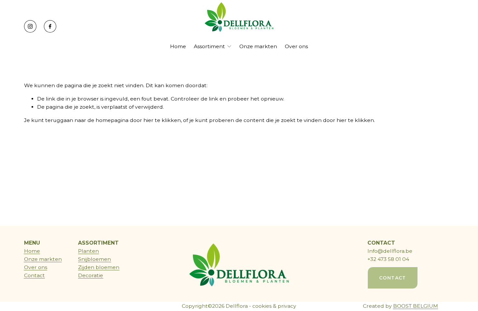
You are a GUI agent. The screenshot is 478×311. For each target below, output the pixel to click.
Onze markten (258, 46)
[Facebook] (50, 26)
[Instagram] (30, 26)
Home (178, 46)
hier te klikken (162, 120)
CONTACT (431, 26)
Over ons (296, 46)
